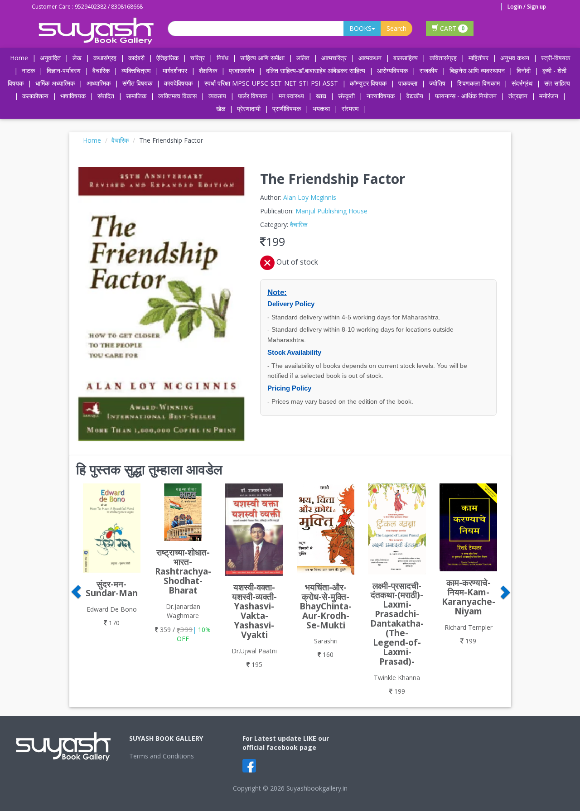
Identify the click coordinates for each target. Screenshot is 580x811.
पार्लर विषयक (252, 96)
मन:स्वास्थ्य (291, 96)
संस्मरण (350, 108)
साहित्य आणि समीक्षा (262, 57)
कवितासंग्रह (443, 57)
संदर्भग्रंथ (522, 83)
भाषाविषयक (73, 96)
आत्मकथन (370, 57)
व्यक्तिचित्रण (136, 70)
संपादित (105, 96)
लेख (77, 57)
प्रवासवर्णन (241, 70)
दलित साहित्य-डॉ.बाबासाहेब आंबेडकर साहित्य (315, 70)
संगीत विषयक (137, 83)
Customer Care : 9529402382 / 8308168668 (87, 6)
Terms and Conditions (161, 756)
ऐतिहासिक (167, 57)
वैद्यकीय (414, 96)
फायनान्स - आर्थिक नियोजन (466, 96)
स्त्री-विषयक (555, 57)
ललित (302, 57)
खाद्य (321, 96)
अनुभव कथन (514, 57)
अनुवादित (50, 57)
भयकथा (321, 108)
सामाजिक (136, 96)
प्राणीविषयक (286, 108)
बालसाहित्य (405, 57)
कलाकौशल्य (35, 96)
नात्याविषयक (381, 96)
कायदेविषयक (178, 83)
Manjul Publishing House (331, 211)
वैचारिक (101, 70)
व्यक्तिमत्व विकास (177, 96)
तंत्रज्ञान (517, 96)
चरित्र (197, 57)
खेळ (220, 108)
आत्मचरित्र (334, 57)
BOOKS (360, 28)
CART (451, 28)
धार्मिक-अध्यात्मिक (55, 83)
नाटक (28, 70)
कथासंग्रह (104, 57)
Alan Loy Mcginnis (309, 197)
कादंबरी (136, 57)
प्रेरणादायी (249, 108)
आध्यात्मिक (99, 83)
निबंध (222, 57)
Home (19, 57)
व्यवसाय (217, 96)
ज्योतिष (437, 83)
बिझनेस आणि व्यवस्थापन (477, 70)
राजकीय (429, 70)
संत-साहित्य (557, 83)
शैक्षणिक (208, 70)
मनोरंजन (548, 96)
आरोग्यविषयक (392, 70)
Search (396, 28)
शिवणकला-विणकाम (479, 83)
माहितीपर (478, 57)
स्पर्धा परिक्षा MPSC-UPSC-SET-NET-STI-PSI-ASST (271, 83)
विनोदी (524, 70)
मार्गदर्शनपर (175, 70)
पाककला (407, 83)
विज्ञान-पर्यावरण (64, 70)
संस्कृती (346, 96)
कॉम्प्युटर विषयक (368, 83)
